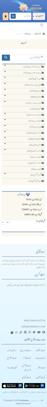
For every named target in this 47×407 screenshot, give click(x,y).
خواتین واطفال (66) (35, 145)
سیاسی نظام (27, 34)
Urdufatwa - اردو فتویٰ (29, 400)
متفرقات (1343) (36, 109)
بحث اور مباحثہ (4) (36, 157)
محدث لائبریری (25, 351)
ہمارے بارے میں (41, 392)
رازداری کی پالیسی (15, 392)
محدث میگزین (12, 358)
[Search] (13, 16)
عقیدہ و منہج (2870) (35, 79)
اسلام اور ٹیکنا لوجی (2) (35, 163)
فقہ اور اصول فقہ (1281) (34, 133)
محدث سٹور (41, 368)
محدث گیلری (26, 378)
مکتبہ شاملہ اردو (12, 368)
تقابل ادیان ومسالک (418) (33, 85)
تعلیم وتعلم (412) (36, 175)
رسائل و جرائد (12, 351)
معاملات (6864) (36, 97)
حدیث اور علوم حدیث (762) (33, 73)
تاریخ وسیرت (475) (35, 121)
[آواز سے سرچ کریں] (5, 16)
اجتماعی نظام (37, 34)
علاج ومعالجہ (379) (35, 127)
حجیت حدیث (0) (36, 169)
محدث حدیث (40, 358)
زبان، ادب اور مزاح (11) (33, 103)
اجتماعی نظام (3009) (35, 139)
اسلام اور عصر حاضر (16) (34, 115)
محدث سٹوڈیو (40, 351)
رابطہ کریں (32, 392)
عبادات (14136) (35, 91)
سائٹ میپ (6, 392)
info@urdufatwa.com (33, 327)
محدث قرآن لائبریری (26, 368)
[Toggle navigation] (41, 24)
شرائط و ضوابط (24, 392)
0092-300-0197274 (34, 321)
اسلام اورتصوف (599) (34, 151)
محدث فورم (27, 358)
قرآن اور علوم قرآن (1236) (32, 67)
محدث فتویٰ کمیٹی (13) (35, 181)
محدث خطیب (40, 378)
